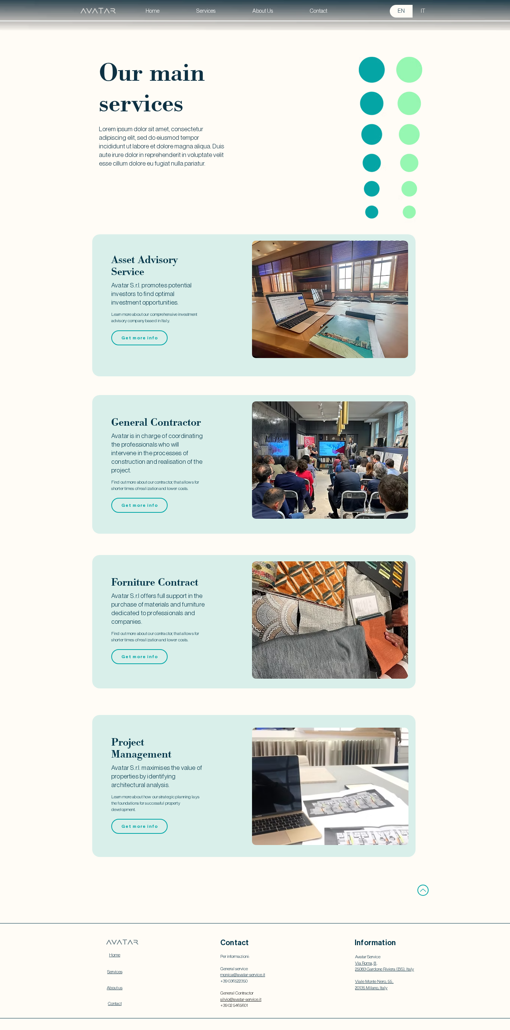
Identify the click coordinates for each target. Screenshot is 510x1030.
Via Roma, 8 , (366, 963)
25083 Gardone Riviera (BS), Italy (384, 969)
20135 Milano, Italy (371, 988)
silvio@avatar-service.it (240, 999)
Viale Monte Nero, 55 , (374, 981)
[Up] (423, 890)
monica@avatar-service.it (242, 974)
